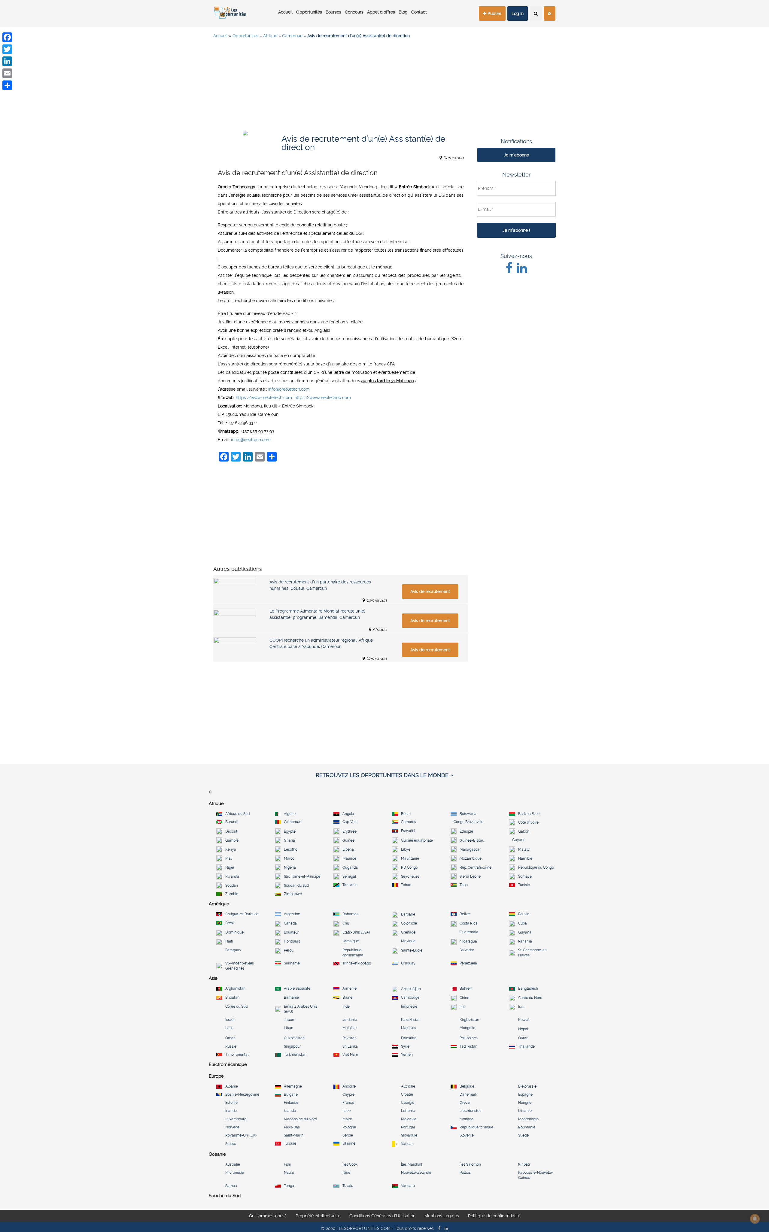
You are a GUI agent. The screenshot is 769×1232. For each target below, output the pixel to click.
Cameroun (292, 35)
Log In (518, 13)
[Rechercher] (535, 13)
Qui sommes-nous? (268, 1216)
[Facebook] (7, 37)
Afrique (270, 35)
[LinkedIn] (7, 61)
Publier (493, 13)
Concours (354, 12)
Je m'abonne (516, 155)
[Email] (7, 73)
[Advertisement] (384, 87)
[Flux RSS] (549, 13)
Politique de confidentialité (494, 1216)
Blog (403, 12)
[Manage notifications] (755, 1219)
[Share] (7, 85)
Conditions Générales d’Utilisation (382, 1216)
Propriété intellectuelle (318, 1216)
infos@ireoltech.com (251, 439)
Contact (419, 12)
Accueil (285, 12)
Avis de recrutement (430, 591)
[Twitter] (7, 49)
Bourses (333, 12)
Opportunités (309, 12)
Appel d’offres (381, 12)
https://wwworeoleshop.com (322, 397)
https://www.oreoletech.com (264, 397)
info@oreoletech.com (289, 389)
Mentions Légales (441, 1216)
